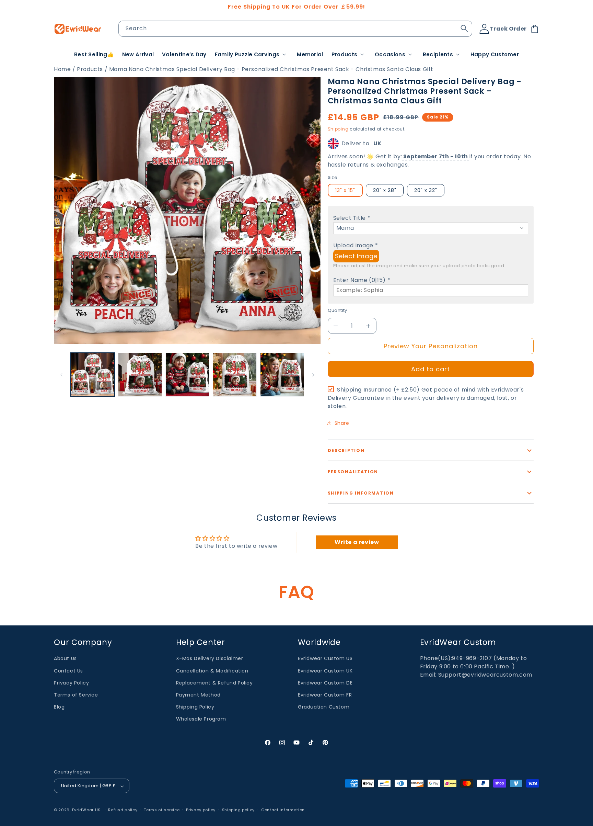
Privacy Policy (71, 682)
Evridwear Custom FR (325, 694)
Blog (59, 706)
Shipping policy (238, 810)
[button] (252, 54)
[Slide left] (61, 374)
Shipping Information (361, 493)
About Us (65, 658)
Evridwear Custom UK (325, 670)
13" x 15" (345, 190)
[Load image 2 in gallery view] (140, 375)
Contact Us (68, 670)
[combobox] (295, 28)
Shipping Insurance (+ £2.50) (426, 398)
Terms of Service (76, 694)
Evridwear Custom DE (325, 682)
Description (346, 450)
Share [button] (342, 423)
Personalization (353, 472)
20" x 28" (384, 190)
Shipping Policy (195, 706)
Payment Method (198, 694)
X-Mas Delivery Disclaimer (209, 658)
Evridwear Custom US (325, 658)
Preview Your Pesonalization (431, 346)
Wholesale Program (201, 718)
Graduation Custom (323, 706)
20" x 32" (425, 190)
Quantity (337, 310)
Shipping (338, 129)
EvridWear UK (86, 810)
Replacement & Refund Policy (214, 682)
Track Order (508, 29)
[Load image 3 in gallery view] (187, 375)
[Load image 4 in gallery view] (235, 375)
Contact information (283, 810)
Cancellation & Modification (212, 670)
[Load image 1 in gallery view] (93, 375)
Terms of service (161, 810)
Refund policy (122, 810)
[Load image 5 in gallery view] (282, 375)
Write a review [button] (357, 542)
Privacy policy (201, 810)
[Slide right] (313, 374)
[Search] (464, 28)
